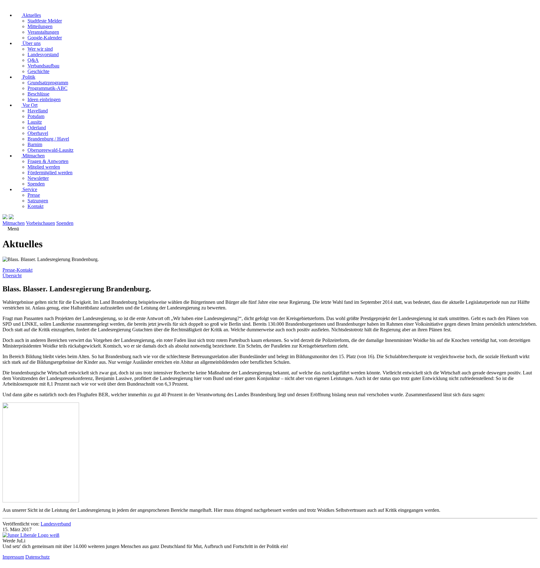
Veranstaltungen (43, 32)
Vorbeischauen (40, 223)
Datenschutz (37, 557)
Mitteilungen (40, 26)
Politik (28, 77)
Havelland (38, 110)
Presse (34, 195)
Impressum (13, 557)
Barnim (35, 144)
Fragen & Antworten (48, 161)
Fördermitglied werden (50, 172)
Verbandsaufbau (43, 65)
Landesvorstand (43, 54)
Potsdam (36, 116)
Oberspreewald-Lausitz (50, 150)
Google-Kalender (45, 37)
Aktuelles (31, 15)
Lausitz (35, 122)
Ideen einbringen (44, 99)
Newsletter (38, 178)
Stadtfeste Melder (45, 20)
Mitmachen (33, 155)
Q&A (33, 60)
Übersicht (12, 275)
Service (29, 189)
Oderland (37, 127)
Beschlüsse (38, 93)
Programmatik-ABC (48, 88)
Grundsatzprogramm (48, 82)
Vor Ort (29, 105)
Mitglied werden (44, 167)
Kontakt (35, 206)
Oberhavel (38, 133)
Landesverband (56, 523)
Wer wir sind (40, 49)
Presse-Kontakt (17, 270)
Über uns (31, 43)
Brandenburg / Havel (48, 138)
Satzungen (38, 200)
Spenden (36, 183)
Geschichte (38, 71)
